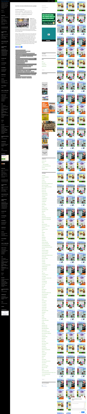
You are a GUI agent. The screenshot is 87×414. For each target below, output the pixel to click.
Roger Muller (33, 74)
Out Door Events (44, 307)
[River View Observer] (42, 385)
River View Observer (5, 1)
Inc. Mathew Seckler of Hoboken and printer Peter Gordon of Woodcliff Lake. (26, 64)
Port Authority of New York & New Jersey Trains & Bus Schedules (4, 110)
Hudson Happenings (45, 164)
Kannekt (2, 107)
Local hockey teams (19, 70)
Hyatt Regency (3, 252)
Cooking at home (44, 199)
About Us (43, 162)
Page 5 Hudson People (45, 310)
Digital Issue (43, 211)
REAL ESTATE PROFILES (45, 328)
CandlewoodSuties (3, 96)
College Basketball (44, 198)
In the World (43, 263)
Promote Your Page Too (44, 386)
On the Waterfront (44, 297)
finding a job (43, 227)
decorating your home (45, 209)
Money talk (43, 286)
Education (43, 214)
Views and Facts (44, 362)
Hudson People (44, 256)
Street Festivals (44, 344)
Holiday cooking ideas (45, 242)
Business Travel (44, 188)
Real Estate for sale (44, 325)
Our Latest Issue (44, 305)
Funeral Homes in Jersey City (4, 106)
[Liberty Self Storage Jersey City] (45, 98)
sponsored (43, 339)
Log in (43, 61)
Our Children (44, 302)
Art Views (43, 180)
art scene (43, 178)
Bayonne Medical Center (4, 80)
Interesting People (44, 268)
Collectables (43, 196)
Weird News (2, 116)
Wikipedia (2, 117)
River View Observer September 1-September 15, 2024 (4, 112)
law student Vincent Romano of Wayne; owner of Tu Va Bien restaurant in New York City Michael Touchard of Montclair (26, 69)
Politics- (43, 315)
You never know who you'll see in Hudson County (49, 372)
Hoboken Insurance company (20, 60)
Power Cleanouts (3, 71)
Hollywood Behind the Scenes (46, 245)
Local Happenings (44, 281)
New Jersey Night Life (45, 294)
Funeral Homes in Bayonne (4, 28)
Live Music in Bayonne (45, 274)
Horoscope (43, 248)
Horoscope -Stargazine (45, 250)
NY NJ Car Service (3, 143)
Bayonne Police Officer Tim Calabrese (21, 52)
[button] (49, 34)
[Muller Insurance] (45, 141)
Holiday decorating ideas (45, 243)
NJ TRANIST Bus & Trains (4, 53)
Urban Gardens (44, 359)
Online (43, 299)
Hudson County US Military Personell (47, 255)
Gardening (43, 232)
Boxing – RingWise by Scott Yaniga (47, 186)
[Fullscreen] (54, 40)
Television (43, 351)
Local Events (43, 279)
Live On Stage (44, 276)
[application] (49, 34)
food (42, 230)
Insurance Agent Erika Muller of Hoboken (21, 65)
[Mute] (53, 40)
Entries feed (43, 63)
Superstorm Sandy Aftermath (46, 349)
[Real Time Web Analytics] (3, 163)
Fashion (43, 222)
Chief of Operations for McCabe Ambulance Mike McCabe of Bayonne (25, 53)
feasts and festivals (44, 224)
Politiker (2, 274)
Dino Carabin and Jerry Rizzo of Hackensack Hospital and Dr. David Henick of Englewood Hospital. (26, 54)
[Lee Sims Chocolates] (49, 126)
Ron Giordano (18, 75)
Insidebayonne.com (44, 266)
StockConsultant (3, 155)
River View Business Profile (46, 331)
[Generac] (48, 107)
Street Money (44, 346)
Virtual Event (44, 364)
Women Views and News (45, 370)
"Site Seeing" (43, 175)
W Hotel (2, 87)
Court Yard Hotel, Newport (4, 97)
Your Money (43, 375)
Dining (43, 212)
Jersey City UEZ (3, 64)
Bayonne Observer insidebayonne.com (47, 183)
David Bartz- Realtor (3, 128)
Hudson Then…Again (45, 258)
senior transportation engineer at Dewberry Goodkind (23, 76)
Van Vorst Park (3, 24)
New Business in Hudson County (46, 292)
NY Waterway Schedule (4, 54)
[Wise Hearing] (45, 146)
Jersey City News (44, 269)
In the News (43, 261)
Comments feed (44, 64)
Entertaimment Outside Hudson (46, 217)
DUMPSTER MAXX (3, 70)
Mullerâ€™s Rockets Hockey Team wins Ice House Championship (24, 12)
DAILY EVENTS (44, 204)
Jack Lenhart (30, 65)
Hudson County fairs (45, 253)
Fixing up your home (45, 229)
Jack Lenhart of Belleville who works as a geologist (23, 66)
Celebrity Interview (44, 193)
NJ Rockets (32, 71)
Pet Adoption (44, 312)
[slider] (48, 40)
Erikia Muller (18, 57)
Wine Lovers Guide (44, 367)
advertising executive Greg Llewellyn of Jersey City (23, 51)
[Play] (43, 40)
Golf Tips (43, 235)
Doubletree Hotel (3, 98)
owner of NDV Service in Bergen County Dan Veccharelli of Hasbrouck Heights (25, 73)
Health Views (44, 237)
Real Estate (43, 323)
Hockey (26, 60)
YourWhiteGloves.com (4, 55)
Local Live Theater (44, 282)
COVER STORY (44, 201)
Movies (43, 287)
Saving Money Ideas (44, 336)
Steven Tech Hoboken (3, 38)
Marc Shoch (24, 70)
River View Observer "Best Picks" (46, 333)
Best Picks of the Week (45, 185)
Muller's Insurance (27, 71)
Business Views (44, 191)
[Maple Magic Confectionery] (45, 135)
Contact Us (43, 167)
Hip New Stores (44, 240)
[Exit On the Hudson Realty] (45, 91)
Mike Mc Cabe (29, 70)
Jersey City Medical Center (4, 82)
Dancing (43, 206)
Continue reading (18, 44)
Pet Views (43, 313)
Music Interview (44, 289)
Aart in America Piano (3, 69)
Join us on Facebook (45, 169)
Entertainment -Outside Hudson (46, 219)
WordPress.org (44, 66)
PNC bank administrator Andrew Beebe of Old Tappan (23, 74)
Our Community (17, 9)
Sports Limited (22, 9)
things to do (43, 356)
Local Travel (43, 284)
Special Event (44, 338)
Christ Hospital (3, 81)
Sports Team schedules (45, 343)
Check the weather (3, 105)
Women (43, 369)
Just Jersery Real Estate (4, 138)
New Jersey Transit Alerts (4, 150)
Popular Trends (44, 318)
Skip (80, 412)
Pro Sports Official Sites (45, 320)
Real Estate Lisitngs (44, 326)
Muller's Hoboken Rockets (19, 71)
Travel (43, 357)
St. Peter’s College (3, 37)
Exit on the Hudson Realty (4, 129)
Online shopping (44, 300)
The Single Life (44, 354)
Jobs (42, 271)
